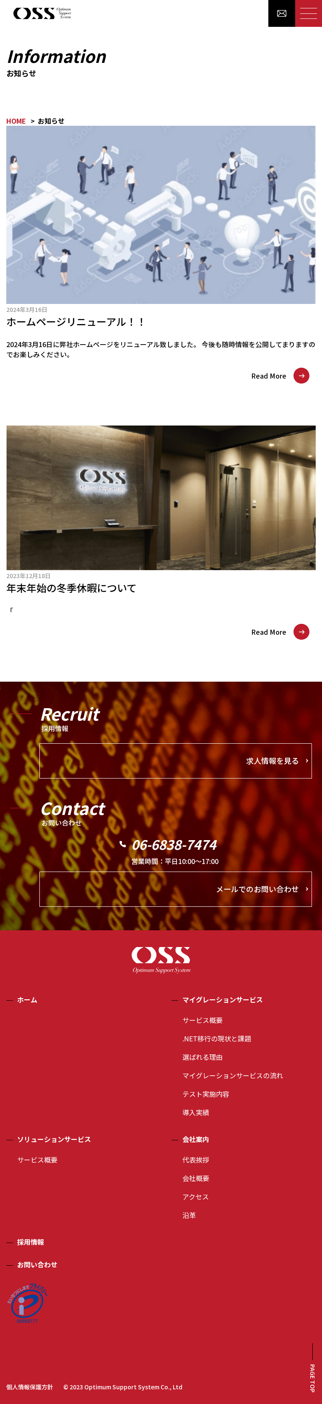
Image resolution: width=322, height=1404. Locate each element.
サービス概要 (202, 1020)
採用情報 (30, 1242)
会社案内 (195, 1139)
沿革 (189, 1215)
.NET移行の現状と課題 (216, 1038)
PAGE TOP (313, 1378)
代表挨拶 (195, 1160)
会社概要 (195, 1178)
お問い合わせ (37, 1264)
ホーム (27, 999)
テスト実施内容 (205, 1094)
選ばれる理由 (202, 1057)
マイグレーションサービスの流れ (232, 1075)
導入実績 (195, 1112)
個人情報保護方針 (29, 1387)
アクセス (195, 1196)
